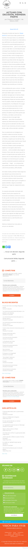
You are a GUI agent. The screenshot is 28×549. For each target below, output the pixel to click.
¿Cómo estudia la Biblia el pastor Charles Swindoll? (13, 437)
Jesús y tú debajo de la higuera (11, 417)
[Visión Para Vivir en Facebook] (6, 470)
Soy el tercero (6, 349)
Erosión (5, 361)
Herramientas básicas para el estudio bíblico (12, 448)
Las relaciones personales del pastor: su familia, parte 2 (13, 317)
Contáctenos (20, 532)
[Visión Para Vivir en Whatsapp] (22, 470)
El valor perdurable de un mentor (11, 421)
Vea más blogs (6, 373)
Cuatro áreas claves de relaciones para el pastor (13, 328)
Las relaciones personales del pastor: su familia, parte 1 (13, 323)
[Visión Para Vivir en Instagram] (14, 470)
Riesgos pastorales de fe (9, 333)
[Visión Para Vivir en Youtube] (18, 470)
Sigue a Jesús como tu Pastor (10, 429)
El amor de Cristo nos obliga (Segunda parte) (13, 306)
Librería (9, 533)
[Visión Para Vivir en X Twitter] (10, 470)
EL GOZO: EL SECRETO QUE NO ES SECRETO (12, 443)
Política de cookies (20, 535)
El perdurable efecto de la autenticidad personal (13, 412)
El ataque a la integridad (9, 353)
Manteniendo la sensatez (9, 369)
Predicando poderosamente (10, 345)
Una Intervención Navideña (10, 337)
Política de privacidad (9, 535)
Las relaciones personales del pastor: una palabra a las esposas (13, 312)
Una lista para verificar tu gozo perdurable (14, 433)
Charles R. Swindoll (13, 19)
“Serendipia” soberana (9, 357)
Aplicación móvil (16, 533)
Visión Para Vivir (17, 541)
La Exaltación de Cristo (9, 341)
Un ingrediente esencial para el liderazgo (13, 425)
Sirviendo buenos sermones (10, 365)
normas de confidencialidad (13, 290)
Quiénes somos (8, 532)
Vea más (4, 453)
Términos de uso (14, 536)
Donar (14, 532)
